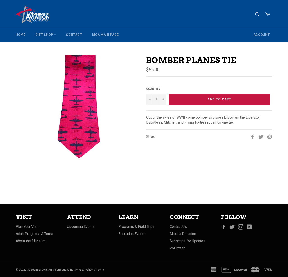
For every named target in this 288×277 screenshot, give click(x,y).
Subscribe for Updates (187, 241)
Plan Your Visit (27, 226)
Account (262, 35)
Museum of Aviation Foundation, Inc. (50, 269)
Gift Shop (44, 35)
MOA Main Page (105, 35)
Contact (74, 35)
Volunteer (177, 248)
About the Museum (30, 241)
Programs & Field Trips (136, 226)
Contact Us (178, 226)
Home (20, 35)
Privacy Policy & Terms (89, 269)
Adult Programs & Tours (34, 234)
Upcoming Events (80, 226)
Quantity (153, 89)
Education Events (131, 234)
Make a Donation (183, 234)
